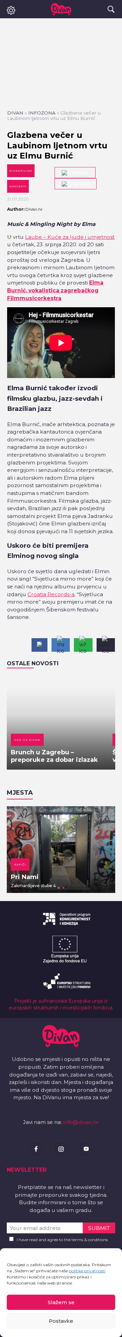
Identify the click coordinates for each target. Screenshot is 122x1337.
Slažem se (61, 1302)
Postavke (61, 1321)
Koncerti (18, 186)
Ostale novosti (33, 663)
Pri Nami (25, 877)
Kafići (20, 864)
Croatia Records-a (51, 594)
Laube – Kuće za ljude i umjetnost (70, 237)
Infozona (42, 113)
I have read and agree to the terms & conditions (62, 1239)
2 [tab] (63, 888)
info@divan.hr (81, 1122)
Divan (15, 113)
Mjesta (20, 792)
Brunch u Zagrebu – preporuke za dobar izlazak (54, 756)
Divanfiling (21, 170)
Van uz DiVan (27, 739)
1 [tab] (59, 888)
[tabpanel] (61, 849)
